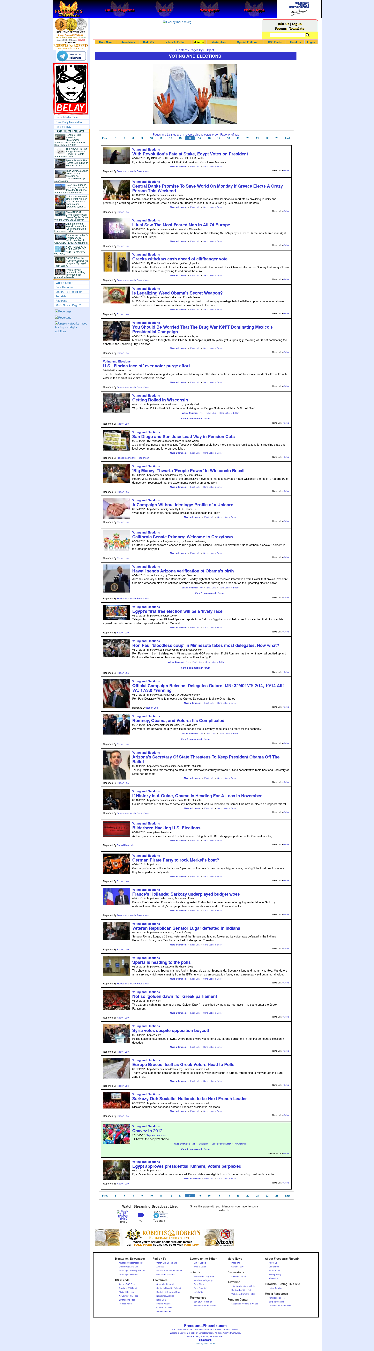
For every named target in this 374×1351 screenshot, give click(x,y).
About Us (295, 42)
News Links (161, 1299)
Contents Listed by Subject (168, 1288)
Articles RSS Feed (127, 1284)
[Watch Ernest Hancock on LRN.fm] (123, 1214)
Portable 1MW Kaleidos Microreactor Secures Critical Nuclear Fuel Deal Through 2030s (69, 139)
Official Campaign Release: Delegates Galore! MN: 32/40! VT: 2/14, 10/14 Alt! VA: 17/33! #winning (208, 687)
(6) (201, 587)
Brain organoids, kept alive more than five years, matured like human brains (70, 227)
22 (267, 138)
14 (190, 138)
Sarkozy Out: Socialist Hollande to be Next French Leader (189, 1098)
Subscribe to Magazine (204, 1276)
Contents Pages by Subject (195, 50)
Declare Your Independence (169, 1270)
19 (238, 138)
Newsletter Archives (165, 1296)
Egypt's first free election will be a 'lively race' (177, 611)
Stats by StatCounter (205, 1343)
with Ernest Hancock (165, 1274)
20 (247, 138)
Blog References (276, 1301)
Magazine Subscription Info (131, 1262)
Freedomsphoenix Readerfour (133, 171)
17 (218, 138)
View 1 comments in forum (195, 418)
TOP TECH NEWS (69, 131)
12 (170, 138)
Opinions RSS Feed (128, 1288)
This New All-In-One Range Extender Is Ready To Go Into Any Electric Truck (70, 152)
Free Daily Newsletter (69, 122)
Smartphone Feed (127, 1299)
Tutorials (61, 296)
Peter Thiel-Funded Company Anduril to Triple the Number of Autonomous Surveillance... (70, 188)
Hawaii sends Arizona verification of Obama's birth (183, 571)
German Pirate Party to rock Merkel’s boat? (175, 860)
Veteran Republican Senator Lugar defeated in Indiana (186, 928)
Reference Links (163, 1311)
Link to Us (198, 1292)
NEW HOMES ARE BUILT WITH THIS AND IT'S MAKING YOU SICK (70, 250)
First (105, 138)
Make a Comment (178, 166)
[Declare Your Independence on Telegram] (71, 56)
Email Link (194, 166)
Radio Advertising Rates (242, 1290)
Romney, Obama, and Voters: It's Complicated (178, 720)
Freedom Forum (238, 1276)
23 (276, 138)
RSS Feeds (274, 42)
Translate (296, 28)
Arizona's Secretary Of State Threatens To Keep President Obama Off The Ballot (206, 759)
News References (277, 1297)
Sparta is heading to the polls (161, 962)
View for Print (240, 1143)
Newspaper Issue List (128, 1274)
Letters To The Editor (69, 292)
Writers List (274, 1278)
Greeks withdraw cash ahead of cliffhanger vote (180, 259)
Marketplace (219, 42)
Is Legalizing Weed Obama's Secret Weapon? (177, 293)
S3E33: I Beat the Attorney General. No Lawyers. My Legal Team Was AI (71, 261)
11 (161, 138)
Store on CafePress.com (205, 1305)
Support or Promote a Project (244, 1303)
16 (209, 138)
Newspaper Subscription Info (132, 1270)
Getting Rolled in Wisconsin (160, 400)
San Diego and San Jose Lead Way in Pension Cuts (183, 436)
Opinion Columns (164, 1307)
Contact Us (274, 1266)
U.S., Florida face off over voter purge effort (146, 365)
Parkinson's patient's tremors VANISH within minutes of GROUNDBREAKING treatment (71, 238)
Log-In (297, 24)
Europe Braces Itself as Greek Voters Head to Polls (183, 1064)
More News (105, 42)
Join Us (199, 42)
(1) (201, 412)
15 (199, 138)
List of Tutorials (275, 1288)
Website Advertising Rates (243, 1294)
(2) (201, 733)
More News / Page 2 (68, 305)
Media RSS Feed (126, 1292)
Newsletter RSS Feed (128, 1296)
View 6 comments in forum (209, 593)
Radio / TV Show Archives (168, 1292)
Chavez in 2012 (147, 1130)
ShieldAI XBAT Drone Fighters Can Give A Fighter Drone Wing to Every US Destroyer (71, 215)
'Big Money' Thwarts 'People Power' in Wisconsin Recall (188, 470)
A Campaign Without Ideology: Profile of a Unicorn (182, 504)
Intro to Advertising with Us (243, 1286)
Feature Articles (163, 1303)
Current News (237, 1266)
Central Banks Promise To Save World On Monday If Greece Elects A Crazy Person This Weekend (207, 188)
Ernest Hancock (125, 845)
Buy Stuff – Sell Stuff (203, 1301)
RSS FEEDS (63, 127)
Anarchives (128, 42)
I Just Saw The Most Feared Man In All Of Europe (181, 224)
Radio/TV (148, 42)
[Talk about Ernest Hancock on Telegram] (159, 1216)
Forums (281, 28)
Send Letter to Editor (212, 166)
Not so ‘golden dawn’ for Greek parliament (174, 996)
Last (287, 138)
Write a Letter (64, 283)
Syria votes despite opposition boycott (170, 1030)
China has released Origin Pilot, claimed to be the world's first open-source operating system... (76, 201)
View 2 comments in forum (195, 739)
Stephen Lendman (156, 1135)
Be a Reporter (64, 287)
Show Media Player (67, 117)
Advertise (61, 300)
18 (228, 138)
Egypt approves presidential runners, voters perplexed (186, 1166)
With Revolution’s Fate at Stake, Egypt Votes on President (190, 154)
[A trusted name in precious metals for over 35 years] (70, 45)
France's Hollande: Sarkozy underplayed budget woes (186, 894)
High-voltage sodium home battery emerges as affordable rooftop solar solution (71, 176)
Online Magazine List (128, 1266)
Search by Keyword (165, 1284)
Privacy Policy (275, 1274)
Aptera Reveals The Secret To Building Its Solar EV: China (77, 163)
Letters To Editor (175, 42)
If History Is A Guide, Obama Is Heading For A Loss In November (197, 795)
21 (257, 138)
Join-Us (283, 24)
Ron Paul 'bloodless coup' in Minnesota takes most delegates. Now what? (205, 645)
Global (286, 170)
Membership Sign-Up (203, 1280)
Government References (280, 1305)
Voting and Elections (146, 149)
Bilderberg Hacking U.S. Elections (166, 828)
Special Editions (247, 42)
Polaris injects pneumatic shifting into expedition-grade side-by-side (69, 273)
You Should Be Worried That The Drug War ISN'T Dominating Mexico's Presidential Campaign (202, 329)
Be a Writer (199, 1284)
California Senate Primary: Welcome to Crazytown (182, 537)
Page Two (235, 1262)
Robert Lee (123, 211)
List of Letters (200, 1262)
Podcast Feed (125, 1303)
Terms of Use (274, 1270)
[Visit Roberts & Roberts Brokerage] (70, 24)
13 (180, 138)
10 (151, 138)
